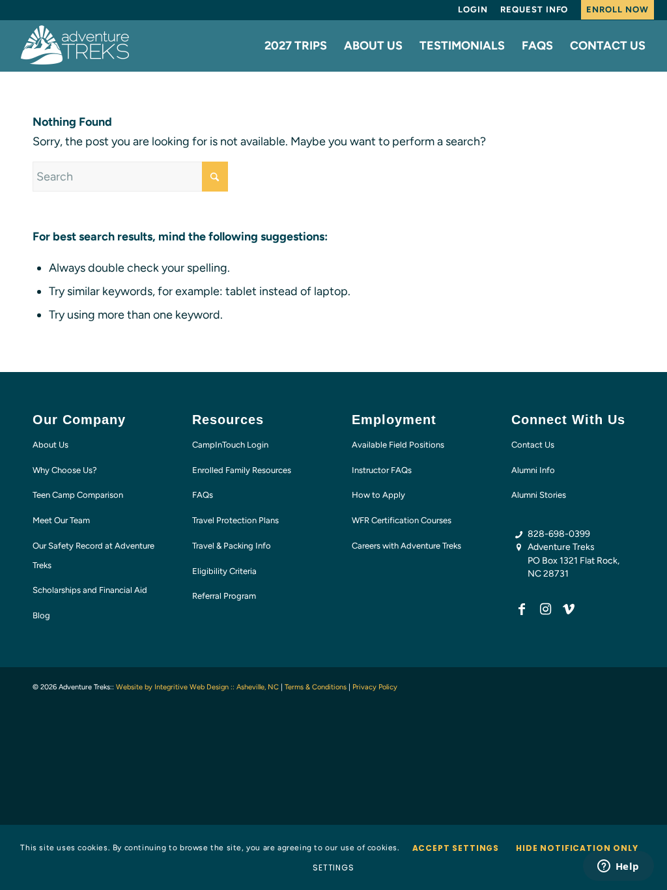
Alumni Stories (538, 495)
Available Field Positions (398, 445)
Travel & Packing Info (231, 546)
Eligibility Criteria (224, 571)
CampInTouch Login (230, 445)
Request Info (534, 9)
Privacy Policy (374, 687)
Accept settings (456, 848)
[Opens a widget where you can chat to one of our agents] (618, 867)
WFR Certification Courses (401, 520)
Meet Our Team (61, 520)
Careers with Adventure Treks (406, 546)
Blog (41, 615)
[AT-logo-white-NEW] (75, 46)
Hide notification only (577, 848)
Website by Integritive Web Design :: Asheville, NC (197, 687)
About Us (50, 445)
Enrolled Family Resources (241, 470)
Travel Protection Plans (235, 520)
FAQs (202, 495)
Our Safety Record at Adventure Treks (93, 555)
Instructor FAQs (382, 470)
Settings (333, 867)
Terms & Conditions (316, 687)
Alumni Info (533, 470)
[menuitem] (472, 10)
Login (473, 9)
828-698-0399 (559, 533)
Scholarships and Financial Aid (90, 590)
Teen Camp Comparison (78, 495)
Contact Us (532, 445)
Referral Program (224, 596)
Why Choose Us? (65, 470)
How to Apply (378, 495)
